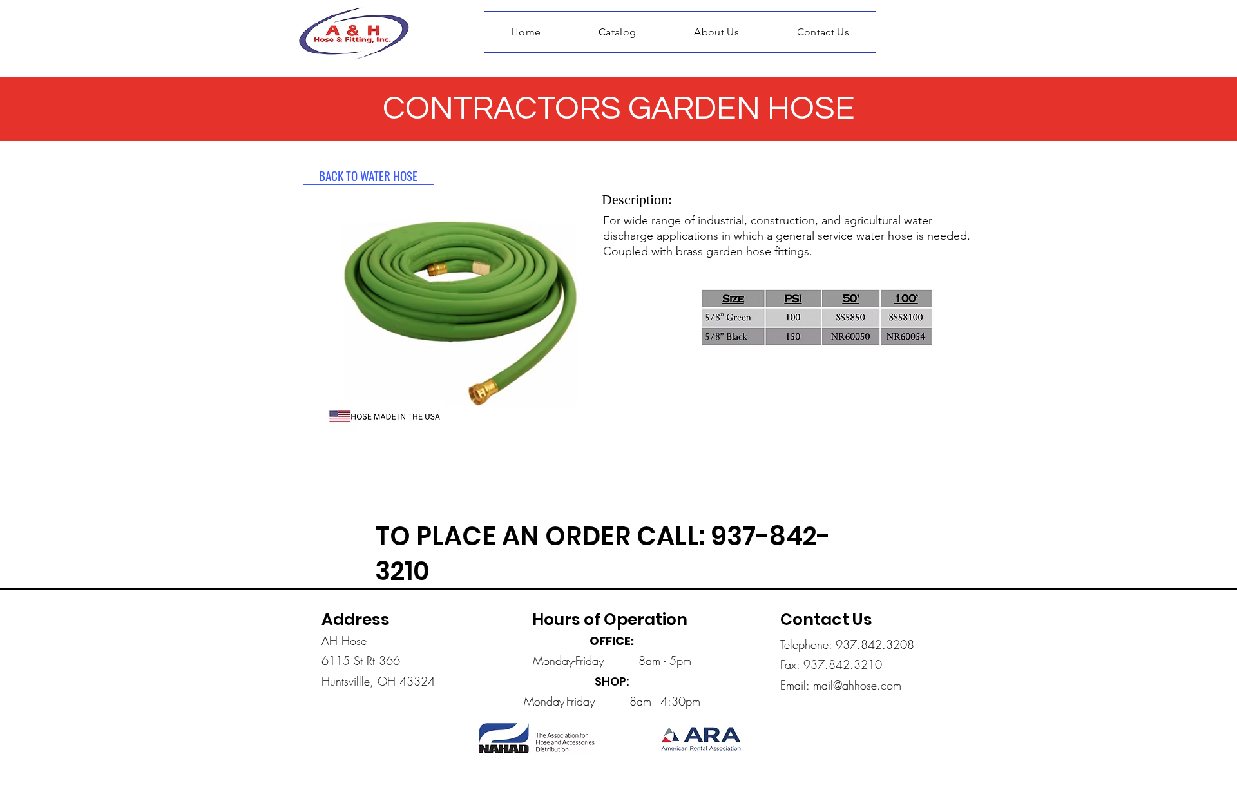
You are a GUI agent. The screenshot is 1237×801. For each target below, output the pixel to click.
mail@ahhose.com (857, 685)
